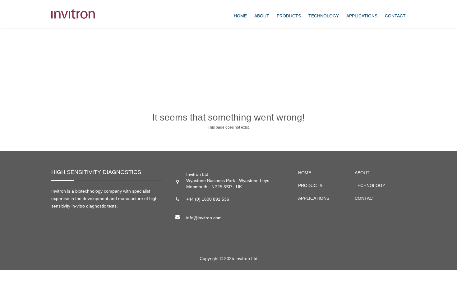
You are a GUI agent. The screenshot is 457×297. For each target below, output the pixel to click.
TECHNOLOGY (323, 15)
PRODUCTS (289, 15)
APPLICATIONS (361, 15)
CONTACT (395, 15)
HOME (240, 15)
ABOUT (261, 15)
